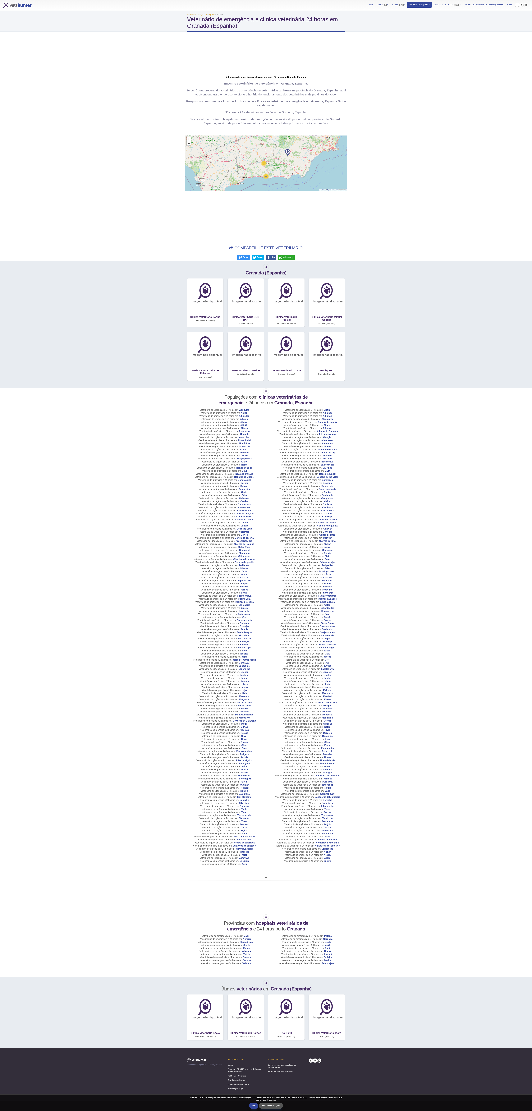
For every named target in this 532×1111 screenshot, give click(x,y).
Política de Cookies (237, 1076)
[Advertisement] (266, 56)
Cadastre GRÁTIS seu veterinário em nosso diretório (245, 1070)
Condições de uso (236, 1080)
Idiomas (381, 5)
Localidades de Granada (446, 5)
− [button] (189, 143)
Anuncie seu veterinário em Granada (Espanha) (484, 5)
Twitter (521, 5)
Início (371, 5)
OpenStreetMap (332, 190)
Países (397, 5)
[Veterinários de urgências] (17, 5)
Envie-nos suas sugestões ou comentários (282, 1066)
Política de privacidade (238, 1084)
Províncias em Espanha (419, 5)
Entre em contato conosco (280, 1071)
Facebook (517, 5)
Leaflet (322, 190)
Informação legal (235, 1088)
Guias (509, 5)
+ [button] (189, 139)
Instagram (526, 5)
